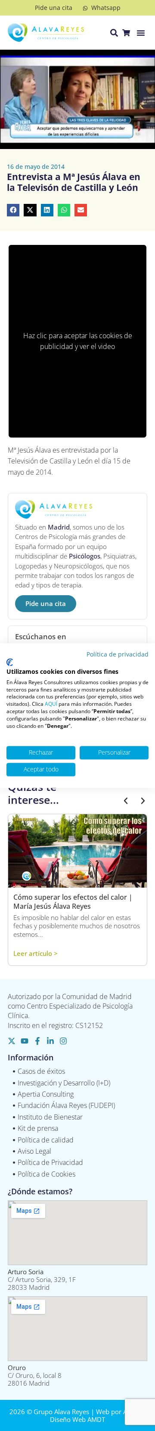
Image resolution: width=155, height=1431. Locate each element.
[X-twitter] (12, 1041)
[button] (140, 32)
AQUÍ (51, 704)
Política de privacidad (118, 654)
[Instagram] (63, 1041)
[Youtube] (24, 1041)
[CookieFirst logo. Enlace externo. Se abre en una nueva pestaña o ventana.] (9, 662)
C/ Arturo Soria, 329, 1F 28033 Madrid (42, 1279)
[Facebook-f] (37, 1041)
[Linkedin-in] (50, 1041)
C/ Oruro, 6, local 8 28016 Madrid (35, 1375)
